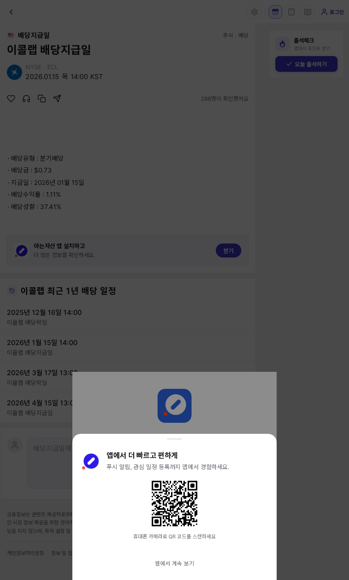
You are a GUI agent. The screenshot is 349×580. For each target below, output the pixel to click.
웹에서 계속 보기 (174, 563)
